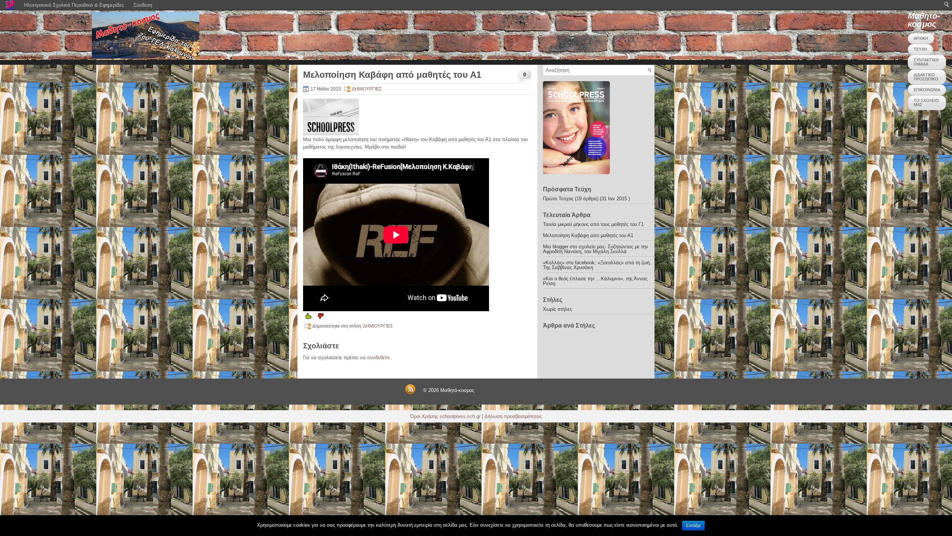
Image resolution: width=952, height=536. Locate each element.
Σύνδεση (143, 5)
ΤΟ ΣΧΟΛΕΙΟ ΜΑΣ (926, 102)
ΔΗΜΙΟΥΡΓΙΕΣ (367, 89)
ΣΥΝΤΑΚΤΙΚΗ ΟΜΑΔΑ (926, 62)
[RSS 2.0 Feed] (410, 393)
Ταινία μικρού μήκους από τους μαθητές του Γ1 (593, 224)
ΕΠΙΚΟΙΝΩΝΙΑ (927, 89)
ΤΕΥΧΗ (920, 49)
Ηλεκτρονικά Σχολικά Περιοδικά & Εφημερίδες (74, 5)
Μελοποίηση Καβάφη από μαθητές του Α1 (588, 235)
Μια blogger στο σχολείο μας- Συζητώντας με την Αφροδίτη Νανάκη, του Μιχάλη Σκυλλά (595, 249)
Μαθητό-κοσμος (924, 20)
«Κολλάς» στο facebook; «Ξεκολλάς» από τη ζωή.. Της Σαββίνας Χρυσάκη (598, 265)
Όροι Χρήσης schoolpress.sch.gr (445, 416)
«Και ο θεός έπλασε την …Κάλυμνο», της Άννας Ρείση (595, 281)
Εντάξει (693, 525)
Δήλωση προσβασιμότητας (513, 416)
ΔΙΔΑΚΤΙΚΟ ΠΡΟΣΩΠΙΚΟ (926, 77)
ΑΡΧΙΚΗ (921, 38)
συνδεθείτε (378, 357)
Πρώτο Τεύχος (558, 198)
